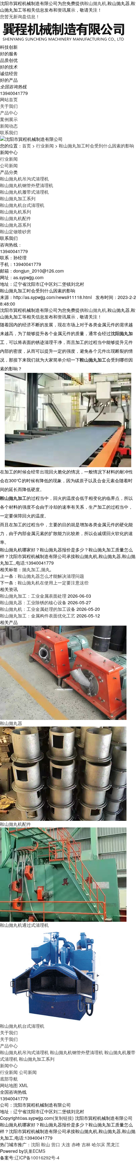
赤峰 (75, 1144)
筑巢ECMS (34, 1151)
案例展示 (9, 119)
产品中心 (9, 112)
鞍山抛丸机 (95, 3)
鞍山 (45, 1144)
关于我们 (9, 106)
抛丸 (45, 569)
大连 (65, 1144)
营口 (55, 1144)
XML (23, 1085)
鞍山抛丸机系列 (15, 211)
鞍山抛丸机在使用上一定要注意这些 (53, 582)
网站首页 (9, 99)
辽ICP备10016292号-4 (37, 1157)
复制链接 (63, 1118)
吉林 (86, 1144)
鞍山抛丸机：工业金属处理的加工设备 (37, 609)
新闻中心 (9, 1065)
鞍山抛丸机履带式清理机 (24, 192)
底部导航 (9, 1078)
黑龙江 (113, 1144)
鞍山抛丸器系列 (15, 225)
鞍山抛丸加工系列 (17, 198)
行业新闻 (45, 145)
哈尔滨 (98, 1144)
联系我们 (9, 132)
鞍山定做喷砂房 (15, 231)
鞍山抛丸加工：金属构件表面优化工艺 (37, 615)
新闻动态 (9, 126)
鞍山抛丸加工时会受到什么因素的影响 (96, 145)
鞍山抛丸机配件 (15, 218)
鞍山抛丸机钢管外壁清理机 (26, 185)
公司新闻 (9, 165)
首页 (26, 145)
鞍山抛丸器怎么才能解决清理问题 (51, 576)
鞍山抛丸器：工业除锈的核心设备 (33, 602)
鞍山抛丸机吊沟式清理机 (24, 178)
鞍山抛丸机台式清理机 (22, 205)
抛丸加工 (31, 569)
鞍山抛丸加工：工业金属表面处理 (33, 596)
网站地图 (9, 1085)
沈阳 (35, 1144)
